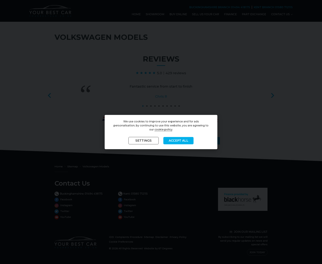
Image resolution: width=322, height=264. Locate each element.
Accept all (178, 141)
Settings (143, 141)
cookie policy (163, 129)
